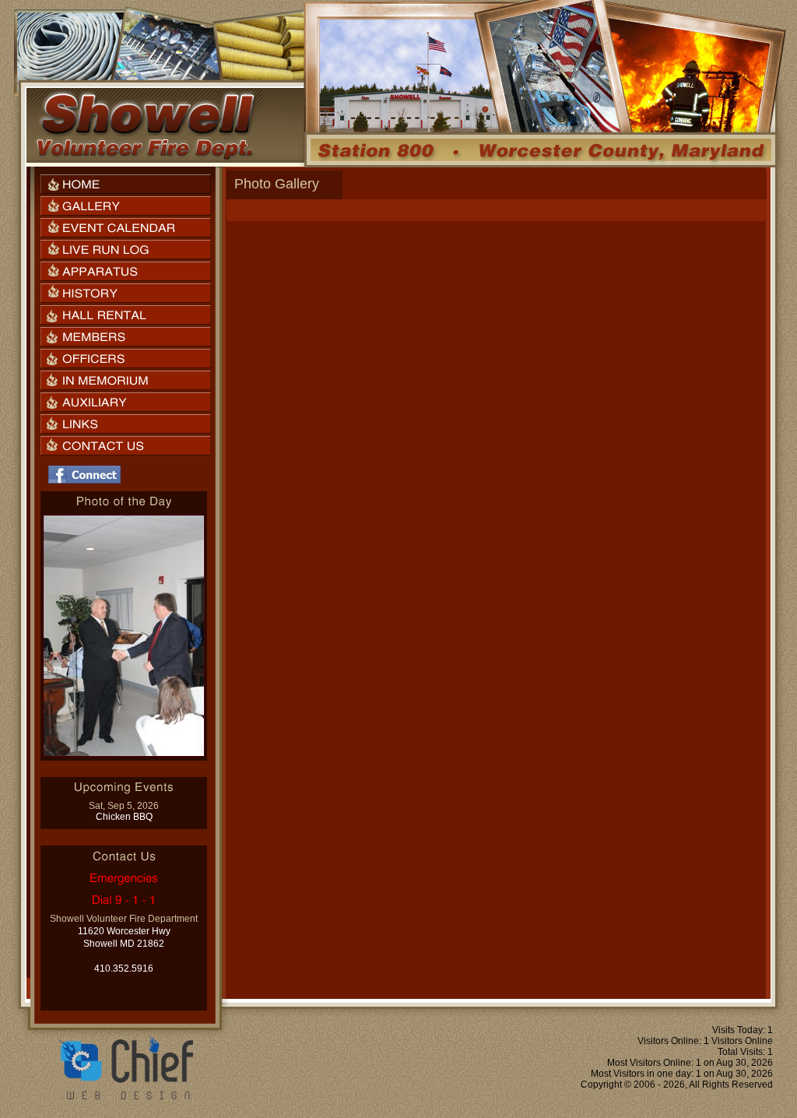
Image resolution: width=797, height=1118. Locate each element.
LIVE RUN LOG (125, 249)
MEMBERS (125, 336)
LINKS (125, 424)
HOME (125, 184)
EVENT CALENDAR (125, 227)
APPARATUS (125, 271)
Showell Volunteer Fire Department (144, 125)
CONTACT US (125, 445)
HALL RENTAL (125, 315)
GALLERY (125, 206)
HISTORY (125, 293)
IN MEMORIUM (125, 380)
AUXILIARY (125, 402)
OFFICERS (125, 358)
